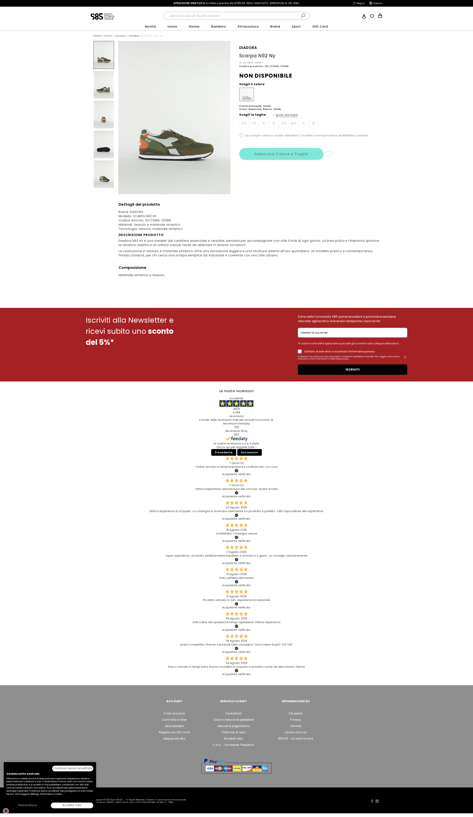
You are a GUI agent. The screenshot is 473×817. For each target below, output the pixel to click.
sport (296, 26)
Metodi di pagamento (233, 726)
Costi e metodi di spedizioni (233, 720)
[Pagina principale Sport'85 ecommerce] (103, 16)
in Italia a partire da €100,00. (236, 3)
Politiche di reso (233, 732)
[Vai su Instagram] (377, 801)
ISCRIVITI (353, 369)
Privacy (295, 720)
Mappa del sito (174, 738)
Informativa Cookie (51, 794)
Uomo (172, 26)
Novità (150, 26)
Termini (295, 726)
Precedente (224, 452)
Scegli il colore (252, 84)
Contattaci (233, 713)
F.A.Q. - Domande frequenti (233, 745)
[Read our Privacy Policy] (405, 357)
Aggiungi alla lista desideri (329, 154)
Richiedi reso (233, 738)
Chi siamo (295, 713)
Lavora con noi (296, 732)
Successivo (249, 452)
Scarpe (121, 36)
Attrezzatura (248, 26)
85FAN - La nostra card (295, 738)
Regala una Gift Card (174, 732)
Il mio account (174, 713)
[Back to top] (466, 797)
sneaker (135, 36)
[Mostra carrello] (380, 16)
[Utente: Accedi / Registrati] (364, 16)
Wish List (372, 16)
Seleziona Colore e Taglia (281, 154)
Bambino (218, 26)
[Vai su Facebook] (372, 801)
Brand (275, 26)
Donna (194, 26)
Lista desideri (174, 726)
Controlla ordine (174, 720)
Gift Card (320, 26)
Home (97, 36)
